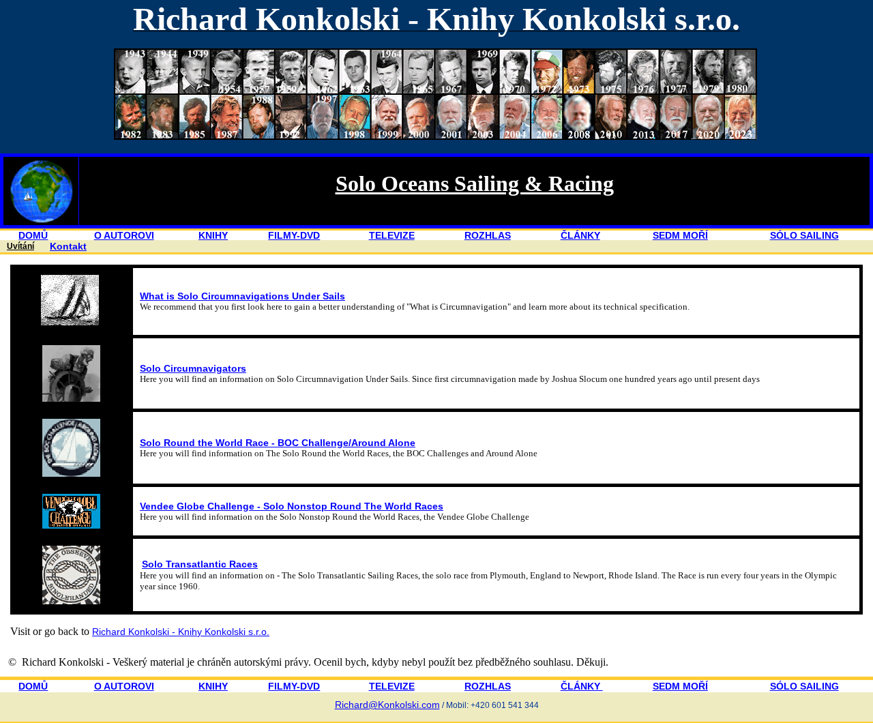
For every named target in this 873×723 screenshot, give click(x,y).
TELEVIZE (392, 235)
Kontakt (68, 246)
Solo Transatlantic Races (200, 564)
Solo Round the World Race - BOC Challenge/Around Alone (277, 442)
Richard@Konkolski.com (387, 704)
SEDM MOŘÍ (680, 235)
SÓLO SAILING (804, 235)
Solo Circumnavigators (193, 368)
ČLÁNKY (580, 235)
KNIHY (213, 235)
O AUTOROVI (124, 235)
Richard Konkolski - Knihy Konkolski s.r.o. (180, 631)
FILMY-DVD (294, 235)
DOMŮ (33, 235)
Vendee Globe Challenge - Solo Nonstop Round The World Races (291, 506)
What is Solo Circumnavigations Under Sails (242, 296)
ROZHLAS (487, 235)
